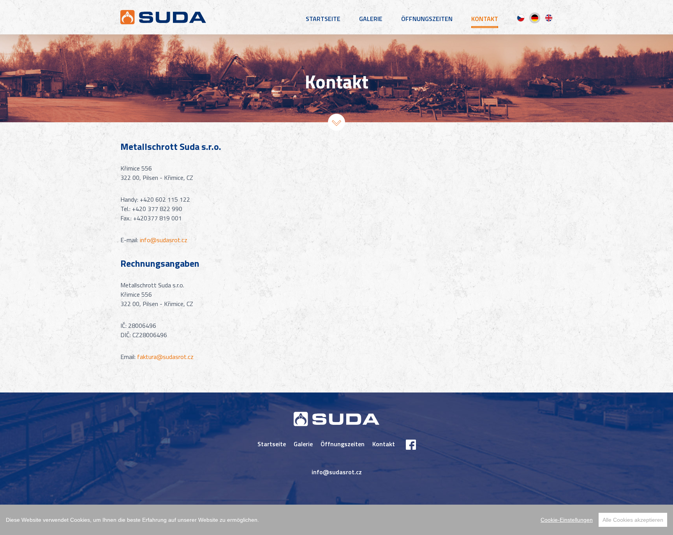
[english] (549, 18)
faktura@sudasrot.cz (165, 356)
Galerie (370, 18)
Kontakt (484, 18)
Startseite (323, 18)
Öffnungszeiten (427, 18)
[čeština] (521, 18)
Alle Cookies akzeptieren (633, 520)
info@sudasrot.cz (163, 240)
